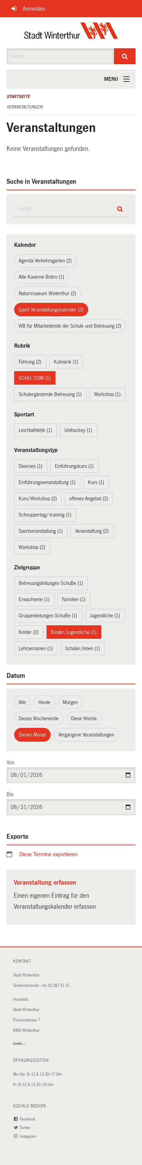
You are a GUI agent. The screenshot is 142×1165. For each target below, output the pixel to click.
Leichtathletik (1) (35, 430)
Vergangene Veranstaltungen (86, 735)
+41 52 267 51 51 (55, 985)
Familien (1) (73, 599)
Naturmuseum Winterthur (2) (47, 293)
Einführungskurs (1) (74, 466)
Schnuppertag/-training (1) (45, 515)
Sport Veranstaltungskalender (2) (51, 309)
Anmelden (34, 9)
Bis (10, 794)
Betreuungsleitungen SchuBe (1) (51, 583)
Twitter (26, 1128)
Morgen (70, 702)
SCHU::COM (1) (35, 378)
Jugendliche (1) (105, 615)
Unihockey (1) (78, 430)
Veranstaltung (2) (92, 531)
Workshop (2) (32, 547)
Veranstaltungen (24, 107)
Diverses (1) (30, 466)
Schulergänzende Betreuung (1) (50, 394)
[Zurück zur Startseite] (71, 32)
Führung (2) (30, 362)
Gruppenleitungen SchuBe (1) (48, 615)
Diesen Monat (32, 735)
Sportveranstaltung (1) (41, 531)
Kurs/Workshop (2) (38, 498)
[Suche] (124, 56)
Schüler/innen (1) (82, 648)
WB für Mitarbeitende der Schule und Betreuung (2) (70, 326)
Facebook (28, 1119)
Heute (44, 702)
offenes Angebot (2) (88, 498)
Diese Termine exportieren (48, 854)
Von (10, 763)
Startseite (18, 96)
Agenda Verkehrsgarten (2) (45, 260)
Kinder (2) (29, 632)
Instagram (28, 1136)
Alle (22, 702)
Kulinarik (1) (66, 362)
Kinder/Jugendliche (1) (74, 632)
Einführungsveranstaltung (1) (47, 482)
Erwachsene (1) (34, 599)
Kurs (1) (96, 482)
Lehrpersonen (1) (36, 648)
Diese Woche (84, 718)
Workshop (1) (107, 394)
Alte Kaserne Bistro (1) (41, 277)
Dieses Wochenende (39, 718)
